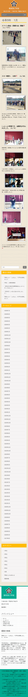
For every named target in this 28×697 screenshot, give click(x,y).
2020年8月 (7, 520)
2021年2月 (7, 499)
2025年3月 (7, 363)
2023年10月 (7, 422)
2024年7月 (7, 391)
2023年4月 (7, 440)
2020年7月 (7, 524)
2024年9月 (7, 384)
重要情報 (6, 578)
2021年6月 (7, 485)
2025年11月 (7, 338)
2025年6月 (7, 352)
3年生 (5, 557)
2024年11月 (7, 377)
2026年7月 (7, 310)
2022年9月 (7, 454)
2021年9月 (7, 475)
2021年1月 (7, 503)
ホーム (4, 618)
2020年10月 (7, 513)
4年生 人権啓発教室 (9, 282)
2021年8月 (7, 478)
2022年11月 (7, 447)
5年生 (5, 564)
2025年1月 (7, 370)
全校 (5, 571)
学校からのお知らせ (9, 575)
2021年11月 (7, 468)
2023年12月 (7, 415)
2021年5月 (7, 489)
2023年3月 (7, 443)
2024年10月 (7, 380)
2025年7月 (7, 349)
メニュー (4, 14)
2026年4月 (7, 321)
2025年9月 (7, 345)
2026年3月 (7, 324)
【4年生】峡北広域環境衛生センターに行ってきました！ (14, 287)
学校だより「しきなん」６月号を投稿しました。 (14, 297)
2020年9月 (7, 517)
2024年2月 (7, 408)
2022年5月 (7, 464)
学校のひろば (6, 622)
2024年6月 (7, 394)
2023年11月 (7, 419)
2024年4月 (7, 401)
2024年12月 (7, 373)
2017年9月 (7, 538)
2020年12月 (7, 506)
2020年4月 (7, 534)
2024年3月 (7, 405)
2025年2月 (7, 366)
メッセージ (6, 620)
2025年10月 (7, 342)
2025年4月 (7, 359)
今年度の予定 (6, 623)
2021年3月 (7, 496)
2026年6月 (7, 314)
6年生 (5, 568)
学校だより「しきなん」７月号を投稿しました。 (14, 278)
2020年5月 (7, 531)
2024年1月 (7, 412)
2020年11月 (7, 510)
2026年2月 (7, 328)
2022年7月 (7, 457)
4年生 (5, 561)
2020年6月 (7, 527)
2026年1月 (7, 331)
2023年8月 (7, 426)
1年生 (5, 550)
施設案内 (3, 607)
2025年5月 (7, 356)
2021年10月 (7, 471)
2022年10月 (7, 450)
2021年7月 (7, 482)
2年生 (5, 554)
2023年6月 (7, 433)
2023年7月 (7, 429)
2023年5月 (7, 436)
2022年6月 (7, 461)
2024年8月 (7, 387)
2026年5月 (7, 317)
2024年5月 (7, 398)
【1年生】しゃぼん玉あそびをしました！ (13, 292)
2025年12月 (7, 335)
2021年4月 (7, 492)
